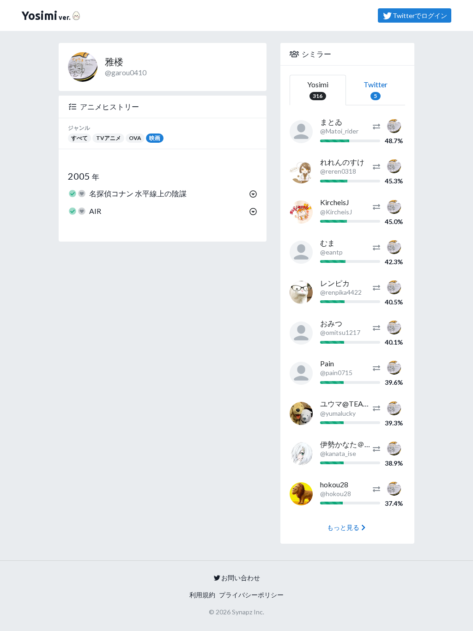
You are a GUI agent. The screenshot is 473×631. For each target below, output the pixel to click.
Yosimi (317, 89)
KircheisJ (334, 202)
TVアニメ (108, 137)
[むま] (301, 252)
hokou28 (334, 484)
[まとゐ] (301, 131)
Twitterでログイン (420, 15)
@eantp (331, 252)
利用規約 (202, 595)
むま (327, 242)
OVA (135, 137)
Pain (327, 363)
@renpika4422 (341, 292)
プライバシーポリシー (251, 595)
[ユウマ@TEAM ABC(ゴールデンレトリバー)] (301, 413)
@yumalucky (338, 413)
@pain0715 (336, 372)
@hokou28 (335, 494)
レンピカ (335, 283)
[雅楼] (394, 125)
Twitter (376, 89)
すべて (79, 137)
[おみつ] (301, 333)
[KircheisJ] (301, 212)
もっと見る (343, 527)
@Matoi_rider (339, 131)
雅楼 (114, 61)
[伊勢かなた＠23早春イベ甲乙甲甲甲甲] (301, 453)
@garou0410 (125, 72)
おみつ (331, 323)
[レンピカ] (301, 292)
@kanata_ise (338, 453)
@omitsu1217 (340, 332)
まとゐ (331, 121)
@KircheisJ (336, 212)
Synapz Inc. (248, 612)
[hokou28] (301, 493)
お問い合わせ (240, 578)
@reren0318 (338, 171)
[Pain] (301, 373)
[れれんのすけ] (301, 171)
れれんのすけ (342, 162)
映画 (154, 137)
